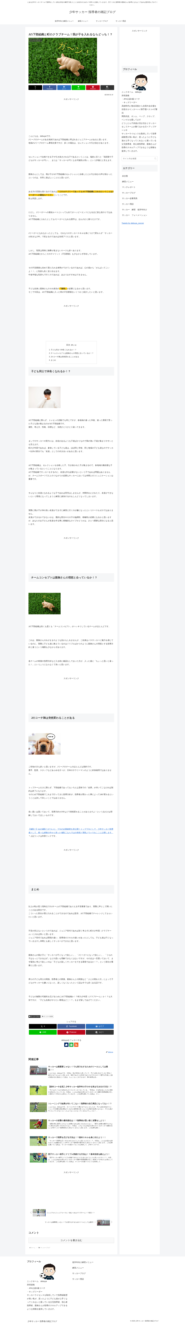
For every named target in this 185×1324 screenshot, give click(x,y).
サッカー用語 (78, 1279)
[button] (107, 87)
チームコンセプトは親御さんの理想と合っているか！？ (72, 353)
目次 (68, 345)
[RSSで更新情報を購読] (76, 1045)
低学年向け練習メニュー (82, 1262)
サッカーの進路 (48, 1016)
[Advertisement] (71, 116)
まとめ (53, 360)
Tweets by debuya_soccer (133, 223)
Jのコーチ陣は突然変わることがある (65, 357)
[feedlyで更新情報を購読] (71, 1045)
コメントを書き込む (71, 1240)
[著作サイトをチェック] (66, 1045)
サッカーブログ (35, 1016)
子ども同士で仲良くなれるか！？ (63, 350)
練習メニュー (78, 1268)
